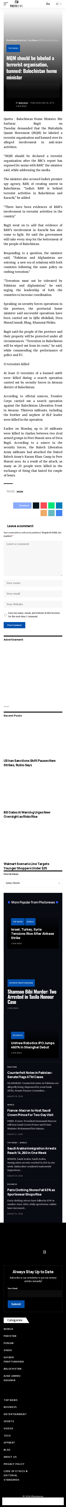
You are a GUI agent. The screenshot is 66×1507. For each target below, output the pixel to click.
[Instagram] (37, 1252)
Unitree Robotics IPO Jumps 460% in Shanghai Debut (32, 1045)
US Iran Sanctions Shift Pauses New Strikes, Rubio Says (30, 763)
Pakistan (12, 1067)
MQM (20, 491)
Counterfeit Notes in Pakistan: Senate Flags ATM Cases (29, 1075)
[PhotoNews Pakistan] (16, 4)
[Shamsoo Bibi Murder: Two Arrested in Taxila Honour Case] (33, 971)
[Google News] (30, 1252)
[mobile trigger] (7, 4)
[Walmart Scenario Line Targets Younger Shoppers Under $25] (33, 841)
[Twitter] (15, 1252)
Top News (13, 48)
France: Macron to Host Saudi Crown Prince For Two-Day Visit (30, 1112)
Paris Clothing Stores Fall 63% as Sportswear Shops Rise (31, 1192)
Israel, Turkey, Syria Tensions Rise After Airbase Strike (32, 933)
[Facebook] (8, 1252)
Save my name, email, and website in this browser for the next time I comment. (34, 615)
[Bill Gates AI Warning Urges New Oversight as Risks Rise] (33, 790)
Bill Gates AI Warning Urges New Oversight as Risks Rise (27, 814)
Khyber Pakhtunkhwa (21, 983)
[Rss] (44, 1252)
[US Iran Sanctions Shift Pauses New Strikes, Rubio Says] (33, 738)
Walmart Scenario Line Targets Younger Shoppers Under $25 (26, 866)
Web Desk (23, 103)
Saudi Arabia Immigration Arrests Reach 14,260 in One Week (31, 1150)
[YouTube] (23, 1252)
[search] (42, 4)
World (30, 921)
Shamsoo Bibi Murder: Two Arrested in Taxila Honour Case (32, 997)
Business (18, 1035)
